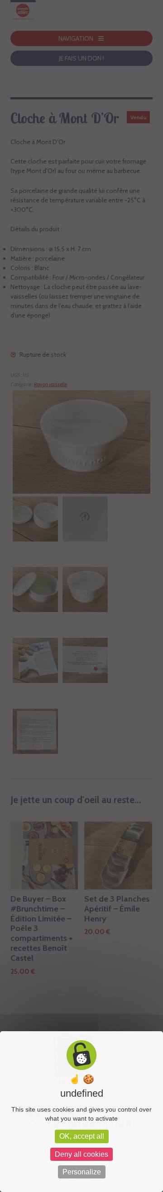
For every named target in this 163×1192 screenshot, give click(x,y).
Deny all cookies (81, 1154)
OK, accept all (81, 1136)
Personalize (81, 1172)
